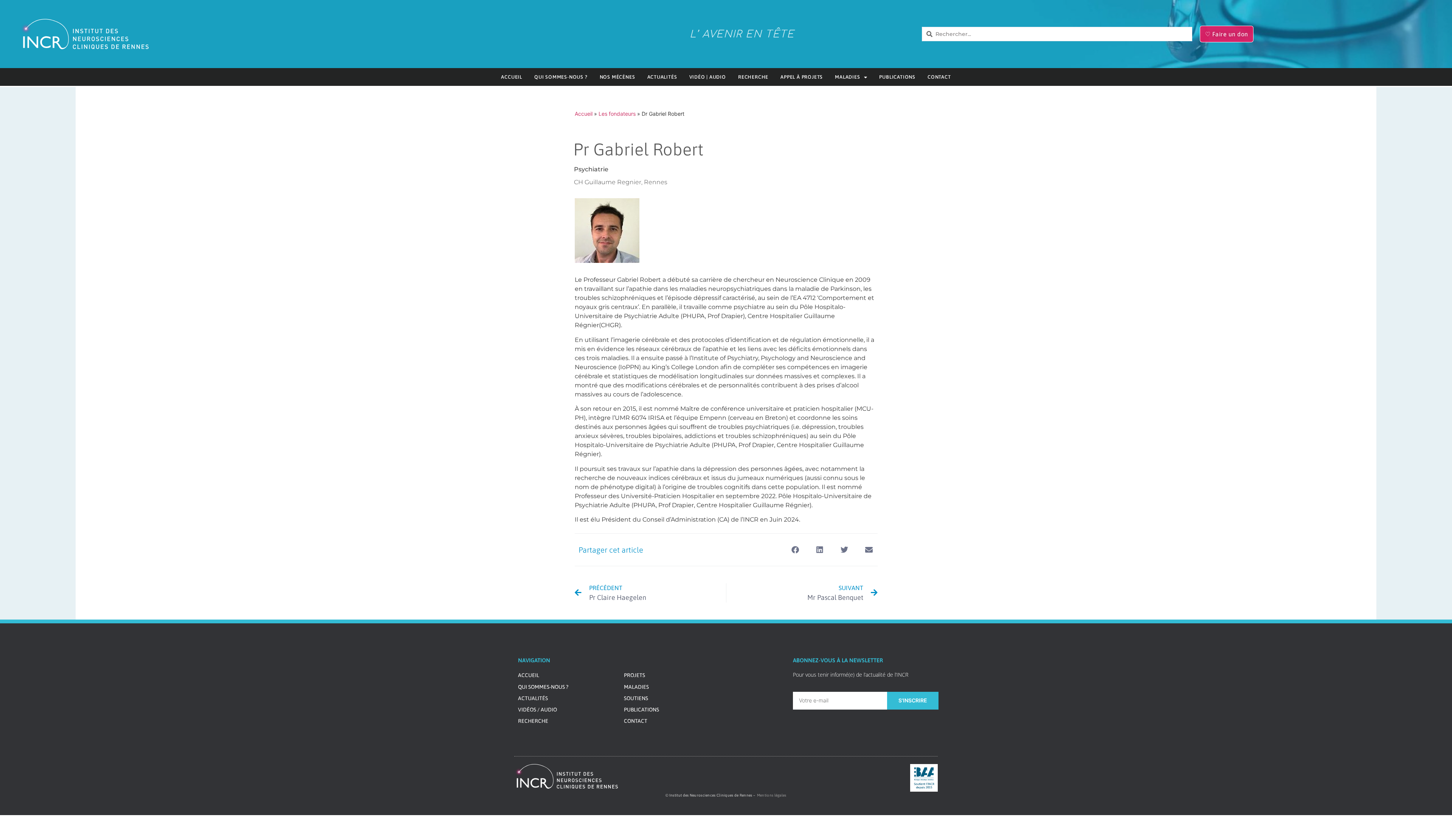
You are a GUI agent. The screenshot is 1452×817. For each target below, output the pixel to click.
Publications (897, 77)
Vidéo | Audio (707, 77)
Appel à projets (801, 77)
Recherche (753, 77)
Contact (939, 77)
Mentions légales (771, 795)
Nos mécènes (617, 77)
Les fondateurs (617, 113)
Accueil (511, 77)
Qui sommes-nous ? (561, 77)
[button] (795, 549)
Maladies (847, 77)
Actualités (662, 77)
